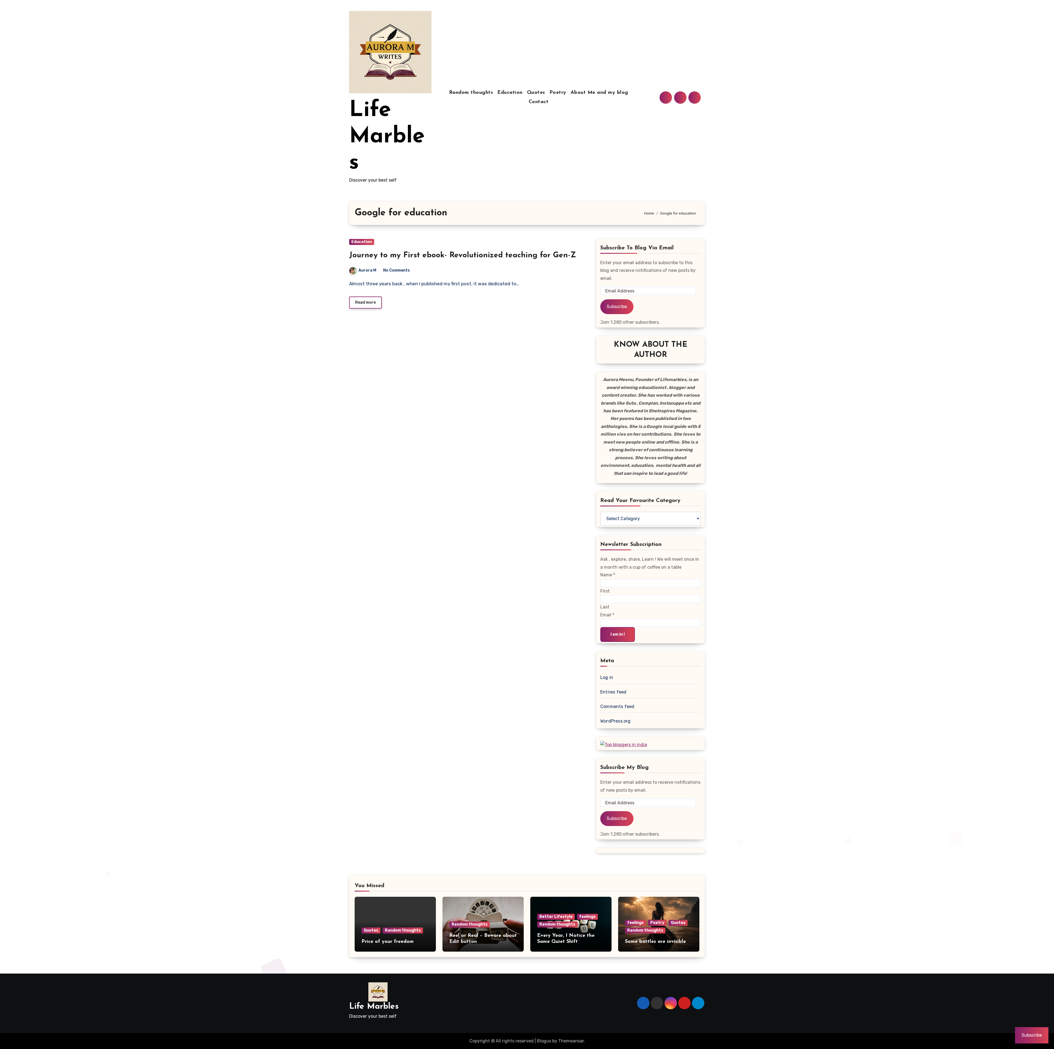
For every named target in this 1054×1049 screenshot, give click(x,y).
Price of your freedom (387, 941)
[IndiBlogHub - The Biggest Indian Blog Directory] (623, 744)
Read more (365, 302)
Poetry (558, 92)
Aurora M (367, 270)
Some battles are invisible (655, 941)
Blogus (544, 1041)
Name (607, 574)
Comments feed (617, 706)
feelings (587, 916)
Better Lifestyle (556, 916)
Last (604, 607)
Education (510, 92)
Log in (606, 677)
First (605, 591)
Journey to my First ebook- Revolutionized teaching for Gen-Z (462, 255)
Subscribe (617, 306)
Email (607, 614)
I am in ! (617, 634)
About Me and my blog (599, 92)
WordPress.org (615, 721)
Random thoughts (471, 92)
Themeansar (571, 1041)
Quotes (536, 92)
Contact (539, 102)
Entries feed (613, 692)
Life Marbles (387, 137)
